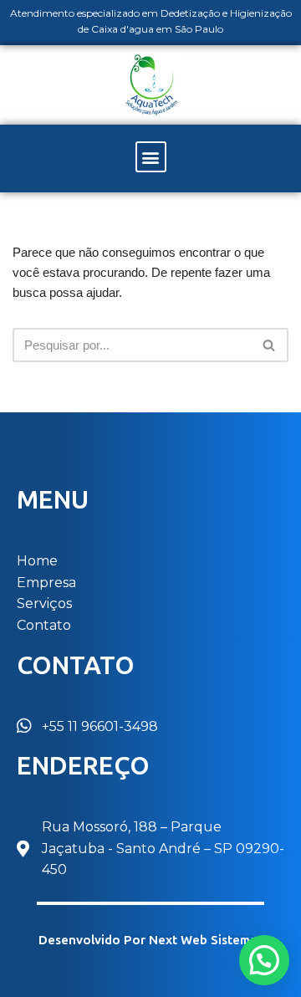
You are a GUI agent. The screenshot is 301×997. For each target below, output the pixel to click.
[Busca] (269, 345)
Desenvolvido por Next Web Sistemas (150, 940)
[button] (150, 156)
